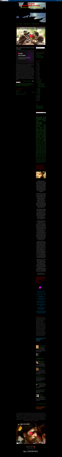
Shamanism (38, 130)
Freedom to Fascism (39, 131)
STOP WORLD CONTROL (39, 56)
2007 (37, 100)
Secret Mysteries (39, 127)
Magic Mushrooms (41, 162)
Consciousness (39, 123)
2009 (37, 97)
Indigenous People (39, 124)
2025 (37, 63)
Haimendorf (44, 161)
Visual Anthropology (25, 85)
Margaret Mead (38, 161)
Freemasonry (40, 148)
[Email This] (16, 82)
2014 (37, 76)
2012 (37, 78)
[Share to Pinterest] (19, 82)
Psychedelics (44, 150)
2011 (37, 95)
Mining (37, 150)
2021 (37, 68)
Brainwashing (37, 144)
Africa (41, 156)
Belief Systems (43, 143)
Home (25, 92)
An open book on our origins (39, 57)
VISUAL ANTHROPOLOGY (31, 5)
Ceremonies (39, 145)
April (38, 92)
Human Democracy (40, 142)
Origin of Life (38, 156)
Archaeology (44, 126)
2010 (37, 96)
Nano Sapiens (37, 54)
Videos (37, 145)
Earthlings (44, 129)
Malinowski (37, 162)
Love (43, 148)
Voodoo (40, 160)
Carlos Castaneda (40, 158)
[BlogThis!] (17, 82)
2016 (37, 73)
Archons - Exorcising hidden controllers (41, 389)
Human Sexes (40, 157)
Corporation (38, 140)
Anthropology (29, 83)
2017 (37, 72)
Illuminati (39, 152)
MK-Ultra (40, 155)
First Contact (42, 154)
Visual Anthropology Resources (40, 151)
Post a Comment (18, 90)
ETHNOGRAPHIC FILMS (39, 108)
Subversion (40, 129)
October (39, 82)
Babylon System (38, 138)
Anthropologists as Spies (41, 382)
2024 (37, 64)
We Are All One (41, 132)
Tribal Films (44, 144)
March (39, 93)
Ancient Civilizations (22, 83)
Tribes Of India (44, 145)
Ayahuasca (37, 154)
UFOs (43, 162)
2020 (37, 69)
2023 (37, 65)
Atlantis (41, 144)
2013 (37, 77)
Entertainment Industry (39, 146)
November (39, 81)
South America (40, 150)
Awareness (44, 124)
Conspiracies (38, 125)
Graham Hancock (44, 160)
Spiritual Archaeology (39, 147)
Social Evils (41, 141)
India (43, 147)
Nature (40, 139)
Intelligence (44, 140)
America (41, 128)
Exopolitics (41, 161)
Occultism (42, 152)
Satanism (45, 146)
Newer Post (17, 92)
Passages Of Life (41, 159)
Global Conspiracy (43, 130)
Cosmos (37, 141)
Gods (42, 146)
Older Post (33, 92)
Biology (44, 139)
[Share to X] (18, 82)
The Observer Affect (38, 55)
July (38, 88)
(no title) (39, 353)
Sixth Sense (44, 149)
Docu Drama (44, 153)
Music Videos (44, 155)
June (38, 89)
